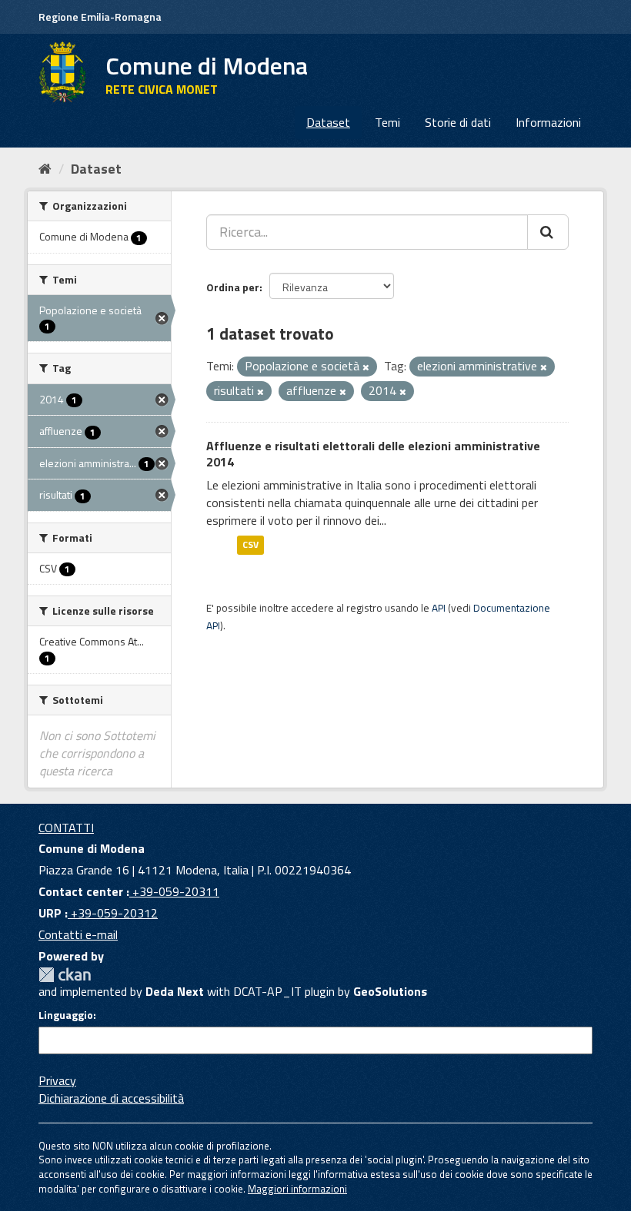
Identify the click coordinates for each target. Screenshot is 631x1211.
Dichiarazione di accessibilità (111, 1098)
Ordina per (232, 287)
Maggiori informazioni (297, 1188)
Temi (387, 122)
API (439, 607)
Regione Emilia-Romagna (100, 16)
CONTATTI (66, 827)
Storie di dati (458, 122)
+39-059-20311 (174, 891)
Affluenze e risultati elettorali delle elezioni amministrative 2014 (373, 453)
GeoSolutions (390, 991)
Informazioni (548, 122)
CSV (250, 545)
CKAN (64, 975)
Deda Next (174, 991)
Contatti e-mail (78, 934)
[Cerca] (548, 232)
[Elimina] (365, 367)
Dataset (328, 122)
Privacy (57, 1080)
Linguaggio (65, 1015)
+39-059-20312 (113, 913)
